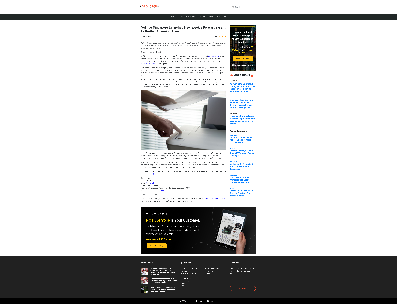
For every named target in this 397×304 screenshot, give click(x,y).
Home (173, 17)
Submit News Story (242, 59)
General (180, 17)
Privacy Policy (210, 271)
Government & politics (188, 278)
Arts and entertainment (188, 268)
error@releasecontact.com (215, 199)
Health (210, 17)
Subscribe (242, 288)
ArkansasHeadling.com (194, 301)
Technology (184, 281)
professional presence (149, 64)
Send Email (150, 183)
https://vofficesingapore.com (159, 174)
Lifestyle (183, 283)
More (225, 17)
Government (190, 17)
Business (201, 17)
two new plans (213, 56)
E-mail (232, 279)
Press (218, 17)
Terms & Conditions (212, 268)
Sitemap (208, 273)
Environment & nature (188, 273)
